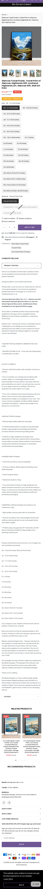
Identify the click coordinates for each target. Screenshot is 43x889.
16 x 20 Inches (23, 155)
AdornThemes (21, 865)
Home (4, 15)
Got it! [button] (21, 885)
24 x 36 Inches (9, 167)
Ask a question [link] (9, 221)
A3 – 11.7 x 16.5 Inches (11, 120)
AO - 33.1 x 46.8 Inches (12, 137)
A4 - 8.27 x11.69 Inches (12, 114)
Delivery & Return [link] (25, 218)
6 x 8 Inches (8, 143)
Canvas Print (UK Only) (12, 213)
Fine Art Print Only (10, 201)
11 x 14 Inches (8, 149)
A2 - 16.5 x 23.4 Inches (12, 126)
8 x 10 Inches (21, 143)
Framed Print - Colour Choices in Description (20, 207)
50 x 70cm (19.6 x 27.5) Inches (15, 185)
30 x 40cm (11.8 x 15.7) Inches (14, 173)
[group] (21, 46)
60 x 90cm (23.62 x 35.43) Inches (16, 191)
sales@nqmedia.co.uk (15, 782)
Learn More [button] (8, 879)
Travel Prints (16, 248)
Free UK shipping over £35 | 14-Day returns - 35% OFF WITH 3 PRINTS (21, 3)
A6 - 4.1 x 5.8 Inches (11, 108)
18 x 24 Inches (24, 161)
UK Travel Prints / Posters (21, 252)
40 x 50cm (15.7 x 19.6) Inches (14, 179)
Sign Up (21, 844)
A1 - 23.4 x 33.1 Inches (11, 131)
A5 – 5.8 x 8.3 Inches (30, 108)
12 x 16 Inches (23, 149)
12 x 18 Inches (8, 155)
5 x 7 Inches (29, 137)
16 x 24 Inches (9, 161)
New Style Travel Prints (20, 244)
